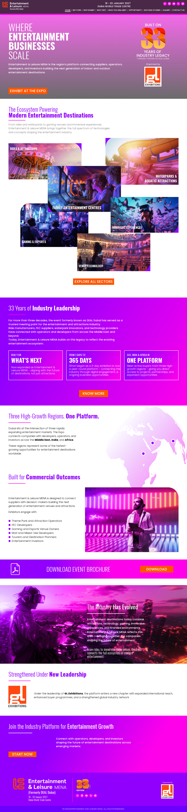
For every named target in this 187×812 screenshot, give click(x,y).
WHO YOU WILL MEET (117, 10)
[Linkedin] (169, 4)
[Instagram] (165, 4)
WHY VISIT (101, 10)
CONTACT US (178, 10)
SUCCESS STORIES (152, 10)
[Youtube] (174, 4)
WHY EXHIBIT (89, 10)
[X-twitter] (178, 4)
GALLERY (166, 10)
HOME (67, 10)
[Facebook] (183, 4)
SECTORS (77, 10)
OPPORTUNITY (135, 10)
